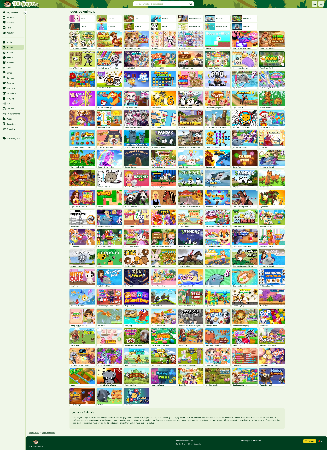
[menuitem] (13, 12)
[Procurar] (190, 4)
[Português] (320, 441)
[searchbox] (163, 3)
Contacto (310, 441)
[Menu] (321, 4)
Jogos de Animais (48, 433)
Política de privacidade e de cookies (188, 444)
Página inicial (34, 433)
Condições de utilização (184, 441)
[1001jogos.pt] (21, 4)
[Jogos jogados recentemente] (314, 4)
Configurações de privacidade (250, 441)
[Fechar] (25, 13)
